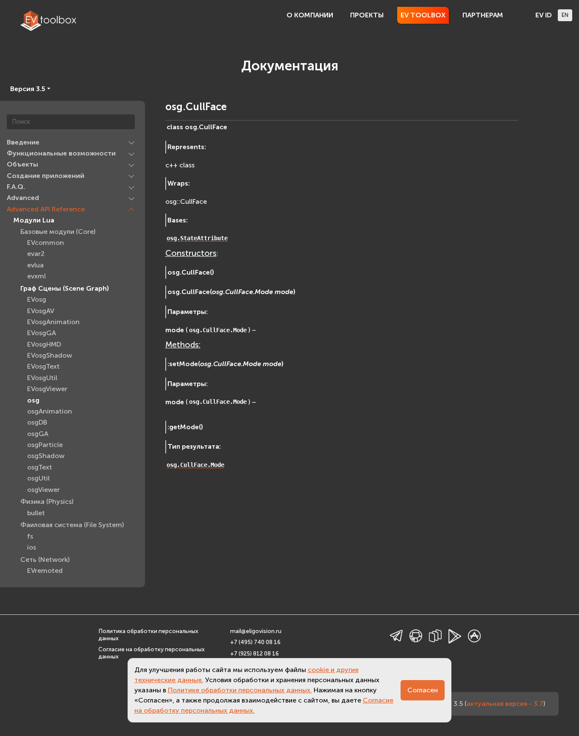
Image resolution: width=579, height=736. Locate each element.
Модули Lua (34, 221)
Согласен (422, 690)
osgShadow (45, 456)
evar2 (36, 254)
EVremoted (45, 571)
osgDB (37, 423)
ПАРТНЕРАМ (482, 15)
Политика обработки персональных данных (148, 635)
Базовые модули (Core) (57, 232)
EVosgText (43, 367)
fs (30, 537)
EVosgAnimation (53, 322)
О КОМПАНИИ (310, 15)
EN (565, 15)
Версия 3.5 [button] (27, 89)
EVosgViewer (47, 389)
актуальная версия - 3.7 (505, 704)
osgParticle (45, 445)
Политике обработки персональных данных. (240, 690)
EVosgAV (40, 311)
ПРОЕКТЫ (367, 15)
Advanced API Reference (46, 210)
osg (33, 400)
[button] (131, 142)
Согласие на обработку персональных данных (151, 653)
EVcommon (45, 243)
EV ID (543, 15)
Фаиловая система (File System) (72, 525)
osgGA (37, 434)
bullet (36, 513)
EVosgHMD (44, 344)
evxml (36, 276)
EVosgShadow (49, 356)
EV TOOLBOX (423, 15)
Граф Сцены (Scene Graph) (64, 289)
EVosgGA (41, 333)
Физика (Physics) (46, 502)
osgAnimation (49, 412)
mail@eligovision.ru (255, 631)
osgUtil (38, 479)
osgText (39, 468)
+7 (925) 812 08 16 (254, 653)
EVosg (36, 300)
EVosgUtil (42, 378)
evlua (35, 265)
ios (31, 548)
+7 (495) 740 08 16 (255, 642)
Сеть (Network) (45, 560)
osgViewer (43, 490)
